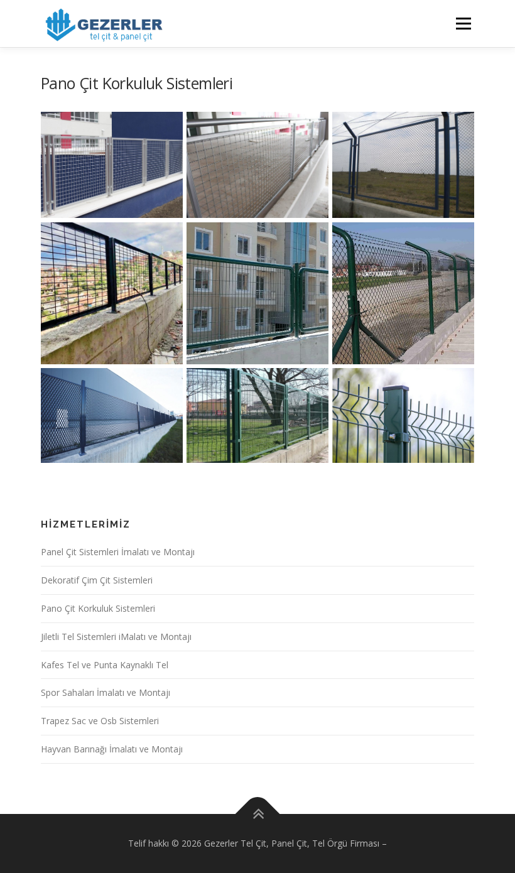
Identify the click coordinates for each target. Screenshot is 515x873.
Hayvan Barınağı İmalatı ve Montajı (112, 749)
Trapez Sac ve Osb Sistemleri (100, 721)
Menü (463, 23)
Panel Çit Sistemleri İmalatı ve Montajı (118, 552)
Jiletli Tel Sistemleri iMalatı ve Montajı (116, 637)
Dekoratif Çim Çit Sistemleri (97, 580)
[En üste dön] (258, 813)
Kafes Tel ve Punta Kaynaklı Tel (104, 665)
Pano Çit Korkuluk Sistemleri (98, 608)
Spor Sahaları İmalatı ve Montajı (105, 692)
